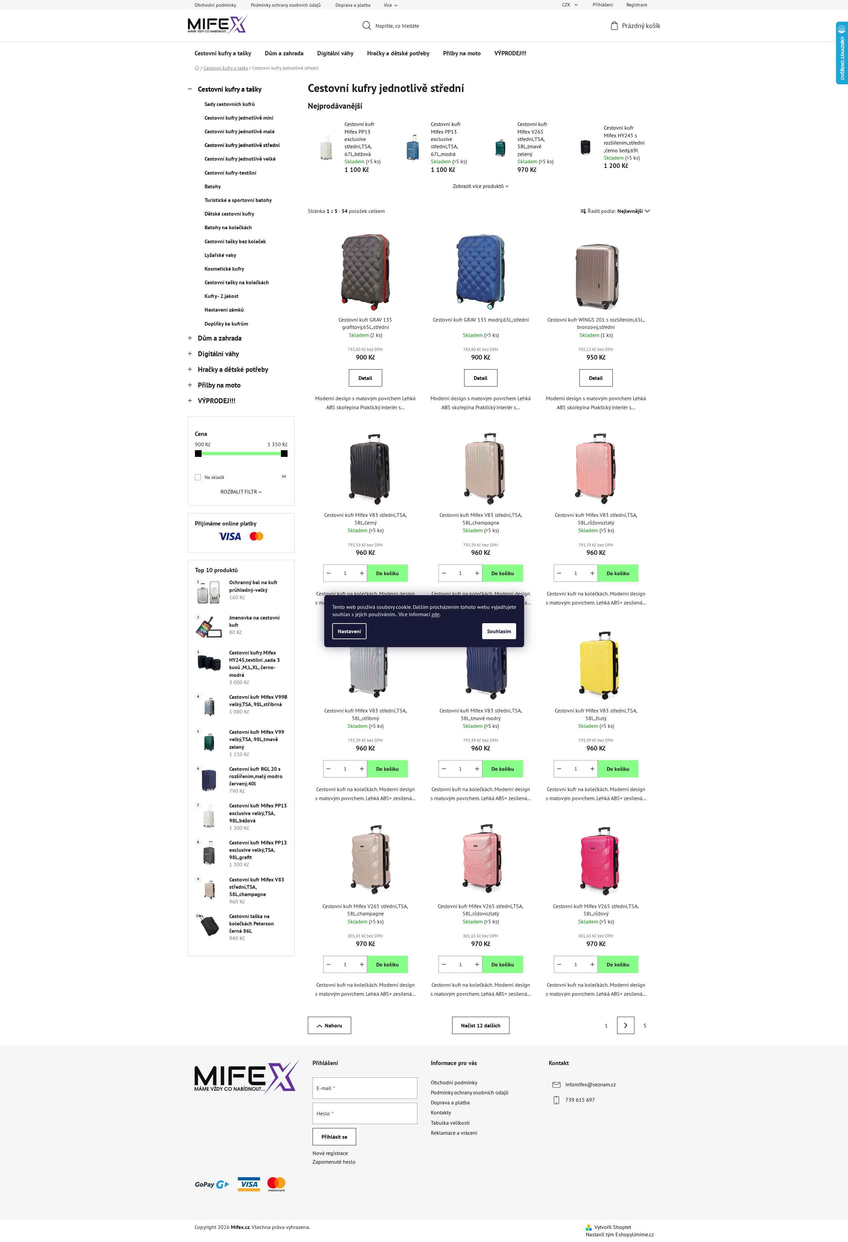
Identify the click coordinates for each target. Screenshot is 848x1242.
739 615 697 (580, 1099)
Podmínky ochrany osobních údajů (286, 5)
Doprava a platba (353, 5)
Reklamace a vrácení (454, 1132)
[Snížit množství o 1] (329, 573)
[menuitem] (223, 53)
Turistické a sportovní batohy (238, 200)
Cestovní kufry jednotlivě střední (242, 145)
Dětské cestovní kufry (229, 213)
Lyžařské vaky (220, 255)
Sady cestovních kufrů (230, 104)
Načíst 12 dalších (480, 1025)
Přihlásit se (334, 1136)
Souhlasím (499, 631)
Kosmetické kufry (224, 268)
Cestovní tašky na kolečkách (237, 282)
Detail (365, 378)
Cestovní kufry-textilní (230, 172)
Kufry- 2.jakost (222, 296)
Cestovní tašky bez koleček (235, 241)
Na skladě (245, 477)
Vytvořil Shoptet (612, 1227)
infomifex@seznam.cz (590, 1084)
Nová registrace (330, 1153)
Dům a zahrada (220, 338)
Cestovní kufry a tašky (230, 89)
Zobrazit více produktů (478, 186)
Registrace (636, 5)
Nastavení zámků (224, 309)
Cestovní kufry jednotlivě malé (240, 131)
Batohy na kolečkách (228, 227)
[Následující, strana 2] (625, 1025)
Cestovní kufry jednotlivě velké (240, 158)
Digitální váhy (218, 353)
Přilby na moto (219, 385)
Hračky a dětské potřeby (233, 369)
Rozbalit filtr (239, 491)
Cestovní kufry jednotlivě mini (239, 117)
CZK (567, 5)
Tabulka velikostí (450, 1122)
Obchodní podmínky (215, 5)
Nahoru (333, 1025)
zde (435, 614)
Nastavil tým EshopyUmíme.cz (620, 1234)
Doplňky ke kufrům (226, 323)
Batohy (213, 186)
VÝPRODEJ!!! (216, 400)
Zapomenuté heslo (334, 1161)
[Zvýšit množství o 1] (362, 573)
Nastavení (349, 631)
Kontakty (441, 1112)
